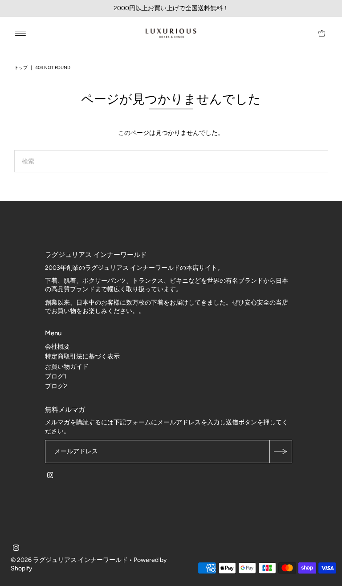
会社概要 (57, 346)
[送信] (280, 451)
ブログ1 (55, 376)
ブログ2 (56, 386)
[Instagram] (50, 476)
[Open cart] (321, 33)
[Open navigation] (21, 33)
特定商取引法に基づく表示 (82, 356)
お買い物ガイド (67, 366)
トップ (21, 67)
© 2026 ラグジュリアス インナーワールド (69, 560)
